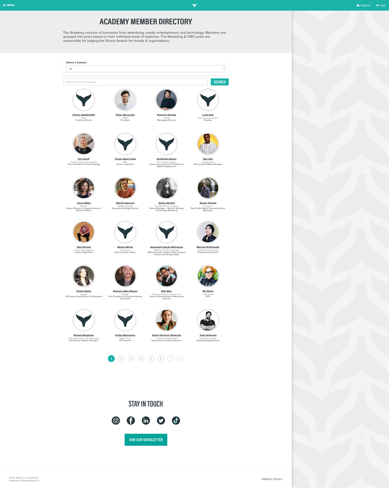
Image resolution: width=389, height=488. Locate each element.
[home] (195, 5)
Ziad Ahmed (84, 247)
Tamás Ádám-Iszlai (125, 159)
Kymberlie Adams (166, 159)
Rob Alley (166, 291)
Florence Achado (166, 115)
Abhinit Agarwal (125, 203)
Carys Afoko (84, 203)
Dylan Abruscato (125, 115)
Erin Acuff (83, 159)
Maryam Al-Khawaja (208, 247)
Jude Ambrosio (208, 335)
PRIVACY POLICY (272, 479)
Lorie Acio (207, 115)
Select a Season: (76, 62)
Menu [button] (11, 5)
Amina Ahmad (166, 203)
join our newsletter (146, 439)
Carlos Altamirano (125, 335)
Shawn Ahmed (208, 203)
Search (220, 82)
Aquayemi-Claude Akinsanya (166, 247)
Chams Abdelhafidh (83, 115)
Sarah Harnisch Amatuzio (166, 335)
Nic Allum (208, 291)
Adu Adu (208, 159)
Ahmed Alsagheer (84, 335)
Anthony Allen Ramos (125, 291)
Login (382, 5)
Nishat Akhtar (125, 247)
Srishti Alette (83, 291)
